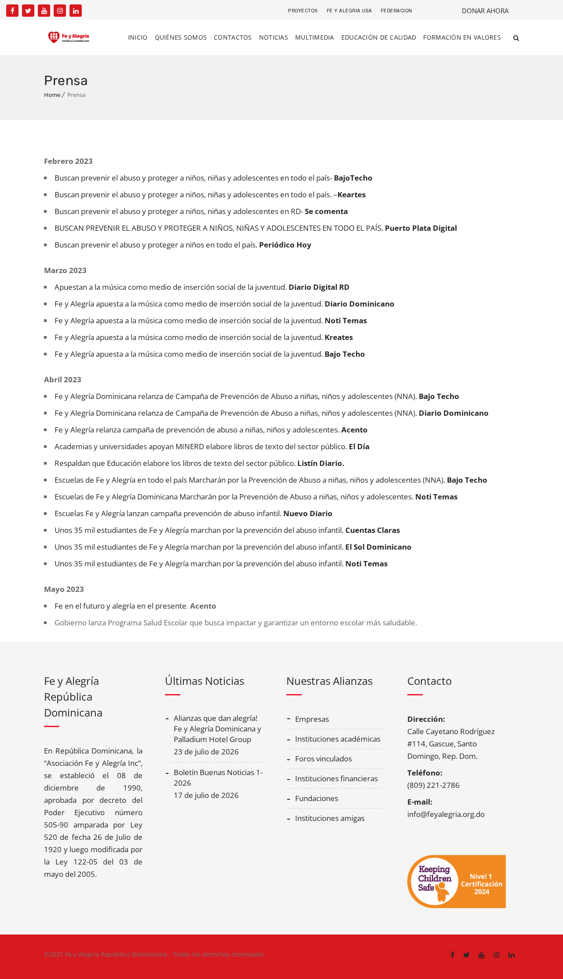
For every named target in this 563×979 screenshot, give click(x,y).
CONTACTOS (233, 37)
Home (52, 95)
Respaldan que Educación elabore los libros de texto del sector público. (199, 463)
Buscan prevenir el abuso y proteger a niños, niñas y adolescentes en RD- (201, 211)
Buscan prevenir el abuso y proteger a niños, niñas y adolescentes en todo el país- (214, 178)
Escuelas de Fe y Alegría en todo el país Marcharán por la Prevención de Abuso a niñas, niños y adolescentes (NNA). (271, 480)
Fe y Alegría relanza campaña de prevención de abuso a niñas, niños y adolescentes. (211, 430)
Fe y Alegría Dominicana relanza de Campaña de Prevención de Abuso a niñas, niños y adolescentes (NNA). (257, 396)
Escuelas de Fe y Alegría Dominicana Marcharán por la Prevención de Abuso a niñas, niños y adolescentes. (256, 496)
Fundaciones (316, 798)
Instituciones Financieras (336, 778)
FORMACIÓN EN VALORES (462, 37)
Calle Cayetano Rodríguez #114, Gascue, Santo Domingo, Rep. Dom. (451, 743)
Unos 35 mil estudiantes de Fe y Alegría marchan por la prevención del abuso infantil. (227, 530)
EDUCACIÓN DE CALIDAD (379, 37)
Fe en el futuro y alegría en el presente (120, 606)
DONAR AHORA (485, 10)
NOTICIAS (273, 37)
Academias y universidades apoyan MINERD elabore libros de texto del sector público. (212, 446)
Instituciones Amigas (330, 818)
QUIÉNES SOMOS (181, 37)
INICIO (138, 37)
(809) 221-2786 (433, 785)
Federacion (396, 10)
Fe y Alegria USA (349, 10)
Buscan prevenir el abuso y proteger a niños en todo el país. (183, 245)
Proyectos (303, 10)
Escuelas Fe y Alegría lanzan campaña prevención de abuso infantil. (194, 513)
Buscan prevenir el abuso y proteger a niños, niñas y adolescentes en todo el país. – (210, 194)
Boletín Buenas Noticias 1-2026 (218, 777)
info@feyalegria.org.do (446, 814)
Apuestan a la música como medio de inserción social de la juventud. (202, 287)
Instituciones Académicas (337, 739)
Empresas (312, 719)
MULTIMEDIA (314, 37)
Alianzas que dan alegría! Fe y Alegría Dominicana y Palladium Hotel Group (217, 728)
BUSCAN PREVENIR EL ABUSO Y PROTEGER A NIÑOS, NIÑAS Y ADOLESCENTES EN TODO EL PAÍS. (256, 228)
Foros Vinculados (323, 759)
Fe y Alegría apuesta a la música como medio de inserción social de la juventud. (225, 304)
